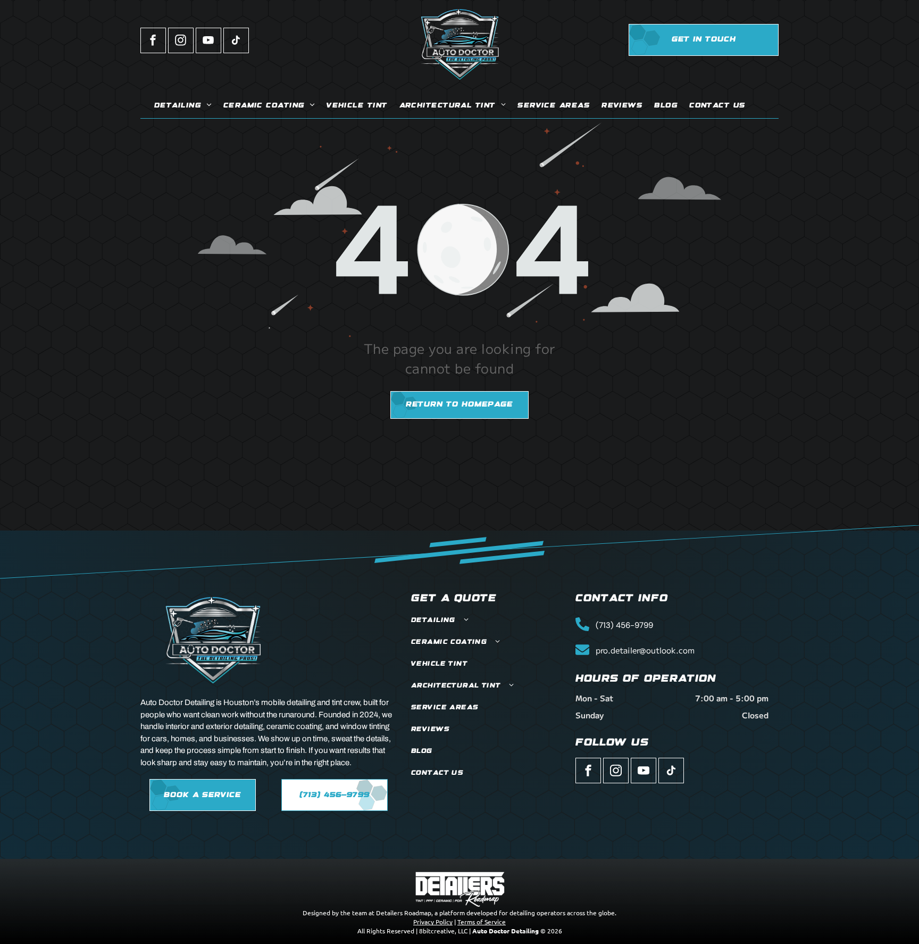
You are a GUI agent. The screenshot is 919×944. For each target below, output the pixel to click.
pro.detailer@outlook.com (645, 650)
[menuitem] (183, 106)
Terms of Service (481, 921)
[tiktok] (236, 42)
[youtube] (208, 42)
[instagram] (181, 42)
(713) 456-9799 (624, 625)
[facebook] (153, 42)
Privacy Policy (433, 921)
